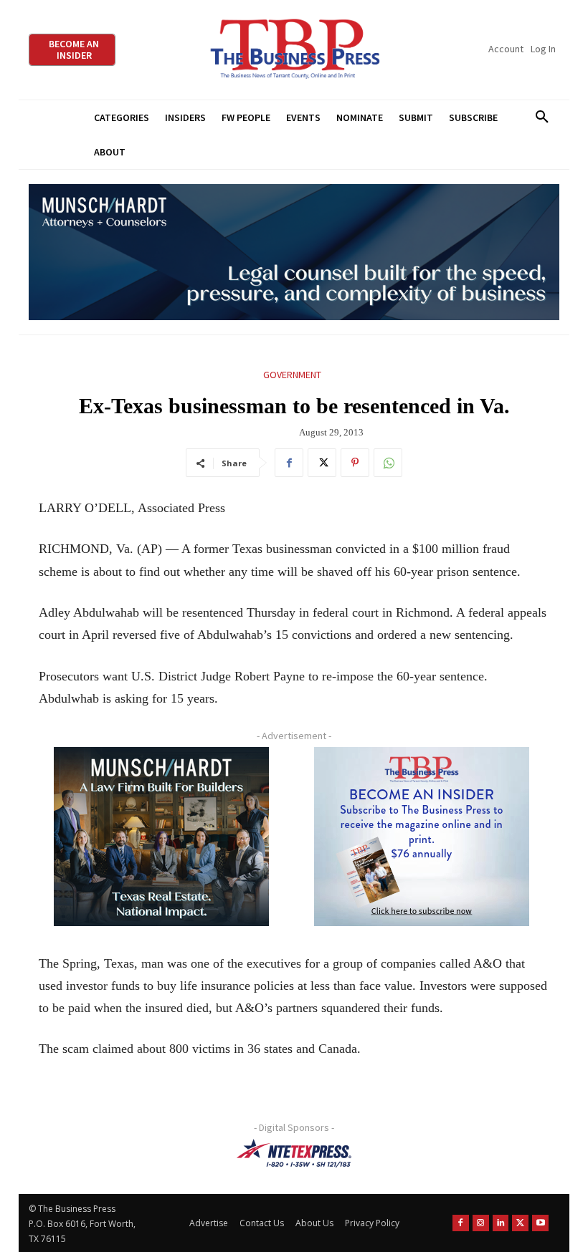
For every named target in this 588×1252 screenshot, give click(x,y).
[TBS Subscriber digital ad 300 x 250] (421, 836)
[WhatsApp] (388, 462)
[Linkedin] (501, 1223)
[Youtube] (540, 1223)
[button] (541, 117)
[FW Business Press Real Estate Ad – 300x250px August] (161, 836)
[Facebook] (289, 462)
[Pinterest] (355, 462)
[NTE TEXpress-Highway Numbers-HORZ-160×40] (294, 1153)
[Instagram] (481, 1223)
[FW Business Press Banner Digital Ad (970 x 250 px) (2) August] (294, 252)
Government (292, 374)
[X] (322, 462)
